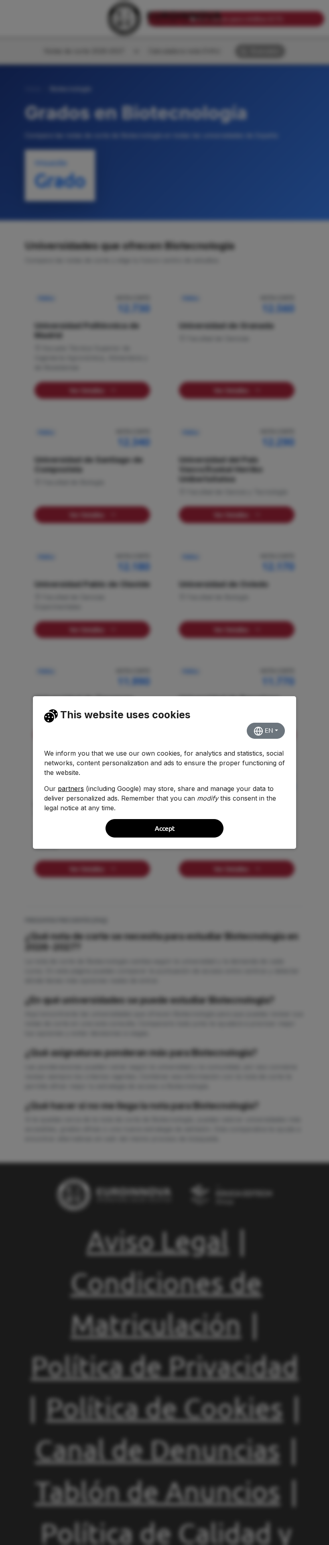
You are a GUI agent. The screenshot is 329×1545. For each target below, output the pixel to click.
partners (71, 789)
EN (268, 730)
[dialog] (164, 772)
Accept (165, 828)
